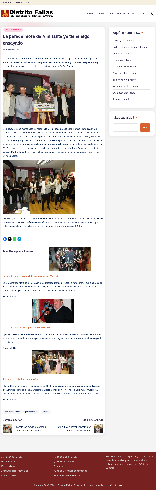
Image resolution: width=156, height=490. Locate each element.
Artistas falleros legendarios (14, 471)
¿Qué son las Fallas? (11, 457)
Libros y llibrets (8, 475)
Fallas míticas (8, 466)
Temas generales (122, 99)
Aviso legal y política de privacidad (70, 471)
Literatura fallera (122, 53)
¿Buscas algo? (123, 117)
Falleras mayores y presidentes (130, 47)
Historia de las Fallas (11, 461)
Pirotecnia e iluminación (125, 66)
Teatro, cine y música (124, 79)
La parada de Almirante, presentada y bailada (26, 327)
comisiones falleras (12, 412)
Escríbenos (59, 466)
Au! (145, 127)
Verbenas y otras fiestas (126, 86)
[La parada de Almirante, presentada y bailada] (53, 311)
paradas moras (31, 412)
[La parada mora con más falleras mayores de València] (53, 259)
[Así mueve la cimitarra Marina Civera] (53, 362)
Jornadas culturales (123, 60)
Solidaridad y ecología (125, 73)
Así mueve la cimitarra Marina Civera (22, 379)
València (46, 412)
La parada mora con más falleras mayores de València (31, 276)
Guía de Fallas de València (67, 475)
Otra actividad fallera (13, 30)
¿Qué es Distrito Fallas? (65, 457)
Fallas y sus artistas (123, 40)
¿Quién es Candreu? (64, 461)
